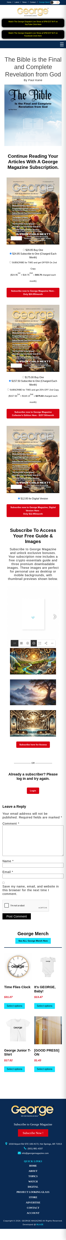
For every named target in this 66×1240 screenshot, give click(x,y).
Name (8, 861)
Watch (33, 1181)
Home (9, 2)
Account (33, 1213)
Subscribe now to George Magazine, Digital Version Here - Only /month (33, 510)
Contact (33, 2)
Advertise (33, 1202)
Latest (17, 2)
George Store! (44, 2)
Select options (14, 1006)
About (33, 1171)
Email (7, 872)
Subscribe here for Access (33, 744)
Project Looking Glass (33, 1192)
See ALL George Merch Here (33, 941)
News (24, 2)
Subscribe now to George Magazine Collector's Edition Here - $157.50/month (33, 413)
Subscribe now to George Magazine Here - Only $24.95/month (33, 292)
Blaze (40, 1224)
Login (33, 790)
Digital (33, 1186)
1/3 (14, 643)
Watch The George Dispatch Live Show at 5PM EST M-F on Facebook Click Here (33, 34)
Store (33, 1197)
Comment (10, 823)
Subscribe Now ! (33, 1133)
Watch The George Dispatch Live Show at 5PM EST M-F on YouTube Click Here (33, 23)
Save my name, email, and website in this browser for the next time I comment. (30, 890)
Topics (33, 1176)
